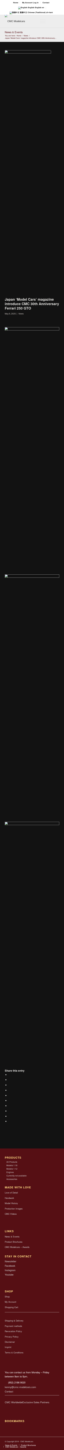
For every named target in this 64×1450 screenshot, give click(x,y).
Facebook (10, 1265)
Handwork (9, 1198)
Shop (7, 1296)
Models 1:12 (11, 1168)
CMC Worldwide (13, 1402)
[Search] (33, 21)
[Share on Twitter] (9, 1079)
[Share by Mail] (9, 1116)
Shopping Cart (11, 1307)
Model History (11, 1203)
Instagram (10, 1270)
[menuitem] (15, 2)
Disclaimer (10, 1341)
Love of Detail (11, 1192)
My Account (10, 1301)
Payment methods (13, 1326)
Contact (46, 2)
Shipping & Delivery (14, 1320)
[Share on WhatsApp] (9, 1090)
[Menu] (41, 21)
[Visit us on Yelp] (9, 1121)
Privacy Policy (12, 1336)
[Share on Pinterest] (9, 1095)
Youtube (9, 1274)
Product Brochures (13, 1241)
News (21, 313)
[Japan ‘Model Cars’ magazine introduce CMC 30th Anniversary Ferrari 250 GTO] (28, 172)
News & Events (14, 32)
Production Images (14, 1208)
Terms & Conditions (14, 1352)
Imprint (8, 1347)
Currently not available (16, 1175)
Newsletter (10, 1261)
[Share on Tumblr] (9, 1105)
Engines (10, 1172)
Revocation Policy (13, 1331)
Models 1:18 (11, 1165)
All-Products (11, 1161)
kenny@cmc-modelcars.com (20, 1387)
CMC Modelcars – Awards (17, 1247)
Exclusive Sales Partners (35, 1402)
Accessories (11, 1179)
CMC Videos (11, 1213)
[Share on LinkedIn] (9, 1100)
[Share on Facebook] (9, 1074)
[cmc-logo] (26, 21)
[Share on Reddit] (9, 1111)
